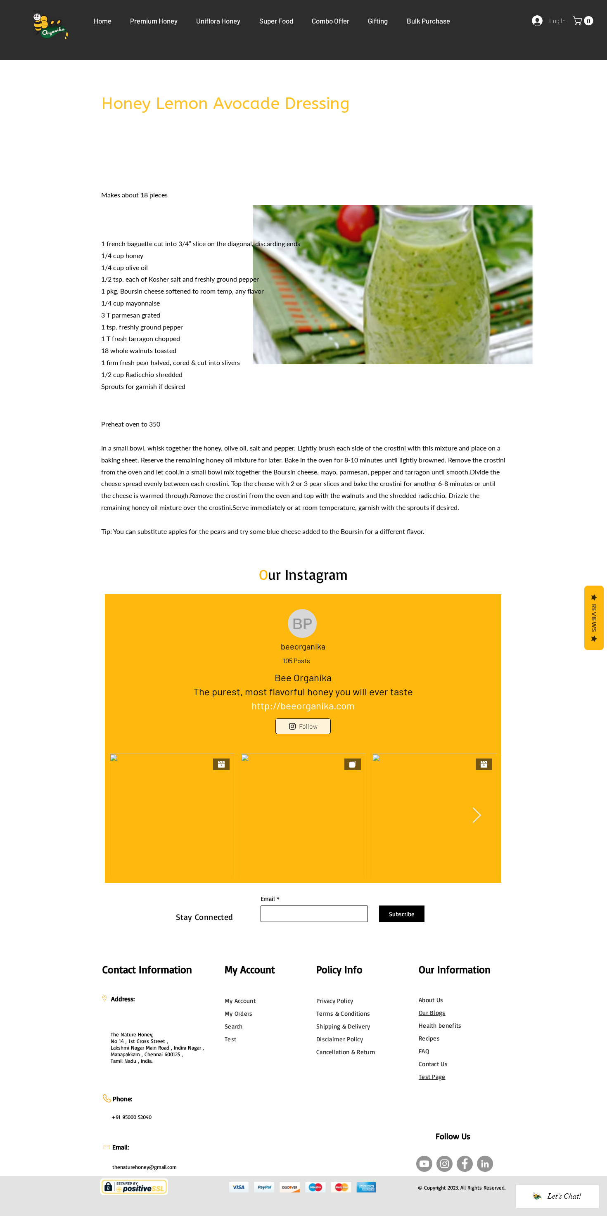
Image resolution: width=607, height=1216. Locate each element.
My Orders (239, 1013)
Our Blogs (432, 1013)
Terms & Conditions (343, 1013)
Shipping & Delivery (343, 1026)
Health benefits (440, 1025)
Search (234, 1026)
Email (268, 899)
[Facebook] (465, 1164)
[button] (154, 20)
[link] (584, 20)
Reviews (594, 618)
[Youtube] (424, 1164)
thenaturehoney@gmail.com (144, 1167)
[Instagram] (444, 1164)
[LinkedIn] (485, 1164)
